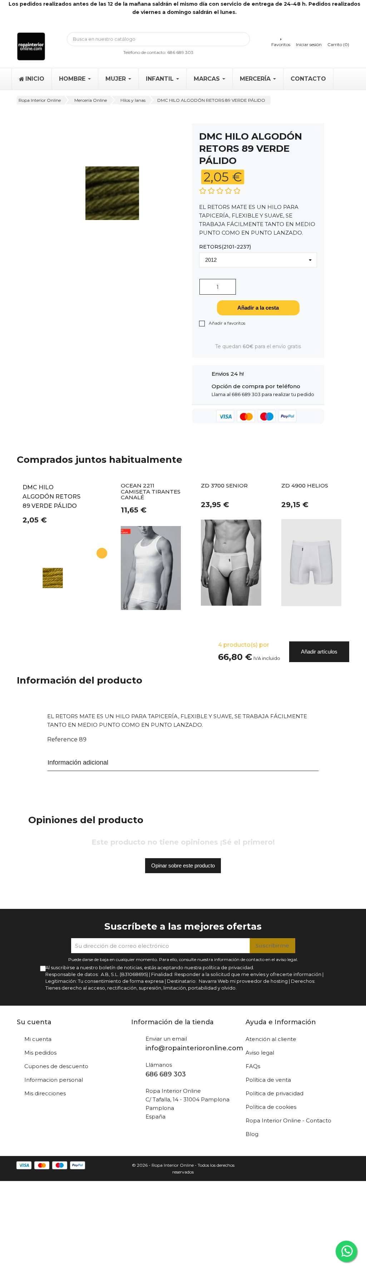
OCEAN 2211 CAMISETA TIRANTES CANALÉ (150, 492)
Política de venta (268, 1079)
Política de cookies (271, 1107)
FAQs (253, 1066)
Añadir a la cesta (258, 308)
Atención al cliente (271, 1039)
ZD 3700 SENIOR (224, 486)
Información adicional (78, 762)
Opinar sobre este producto (183, 865)
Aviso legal (260, 1052)
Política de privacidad (274, 1093)
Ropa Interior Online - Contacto (288, 1120)
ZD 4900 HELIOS (304, 486)
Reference (62, 739)
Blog (252, 1134)
